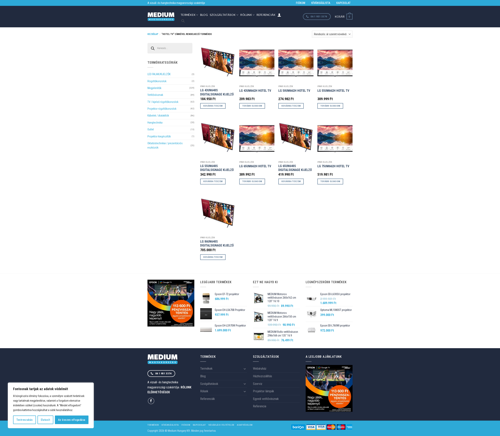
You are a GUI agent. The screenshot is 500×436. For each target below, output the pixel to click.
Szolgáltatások (223, 14)
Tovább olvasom (252, 105)
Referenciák (265, 14)
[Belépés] (279, 15)
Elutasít (45, 419)
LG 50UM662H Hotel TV (294, 91)
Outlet (150, 129)
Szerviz (257, 384)
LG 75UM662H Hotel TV (333, 166)
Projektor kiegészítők (159, 136)
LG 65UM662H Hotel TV (255, 166)
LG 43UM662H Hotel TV (255, 91)
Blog (204, 14)
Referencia (259, 406)
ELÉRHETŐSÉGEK (158, 392)
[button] (344, 16)
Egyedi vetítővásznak (266, 399)
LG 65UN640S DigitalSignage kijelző (295, 168)
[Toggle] (244, 368)
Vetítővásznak (155, 94)
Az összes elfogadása (71, 419)
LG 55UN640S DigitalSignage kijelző (217, 168)
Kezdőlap (152, 34)
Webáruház (259, 368)
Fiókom (300, 2)
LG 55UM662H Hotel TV (333, 91)
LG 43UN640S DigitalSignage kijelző (217, 92)
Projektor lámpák (263, 391)
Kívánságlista (320, 2)
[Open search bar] (183, 21)
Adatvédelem (245, 425)
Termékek (188, 14)
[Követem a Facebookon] (151, 401)
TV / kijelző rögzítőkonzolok (162, 101)
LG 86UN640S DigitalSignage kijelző (217, 243)
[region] (51, 405)
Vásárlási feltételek (221, 425)
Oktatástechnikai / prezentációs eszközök (165, 145)
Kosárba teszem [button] (213, 105)
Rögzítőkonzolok (156, 81)
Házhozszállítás (262, 376)
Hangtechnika (154, 122)
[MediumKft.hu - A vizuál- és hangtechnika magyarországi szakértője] (161, 16)
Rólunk (246, 14)
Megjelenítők (154, 88)
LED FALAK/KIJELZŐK (159, 74)
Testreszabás (24, 419)
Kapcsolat (343, 2)
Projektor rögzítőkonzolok (161, 108)
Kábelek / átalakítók (158, 115)
